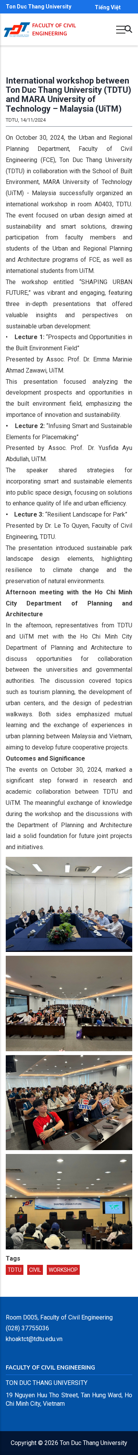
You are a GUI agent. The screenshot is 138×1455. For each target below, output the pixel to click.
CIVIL (35, 1270)
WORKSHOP (63, 1270)
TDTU (14, 1270)
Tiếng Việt (108, 7)
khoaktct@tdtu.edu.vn (34, 1339)
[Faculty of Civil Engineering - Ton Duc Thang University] (17, 29)
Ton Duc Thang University (38, 6)
